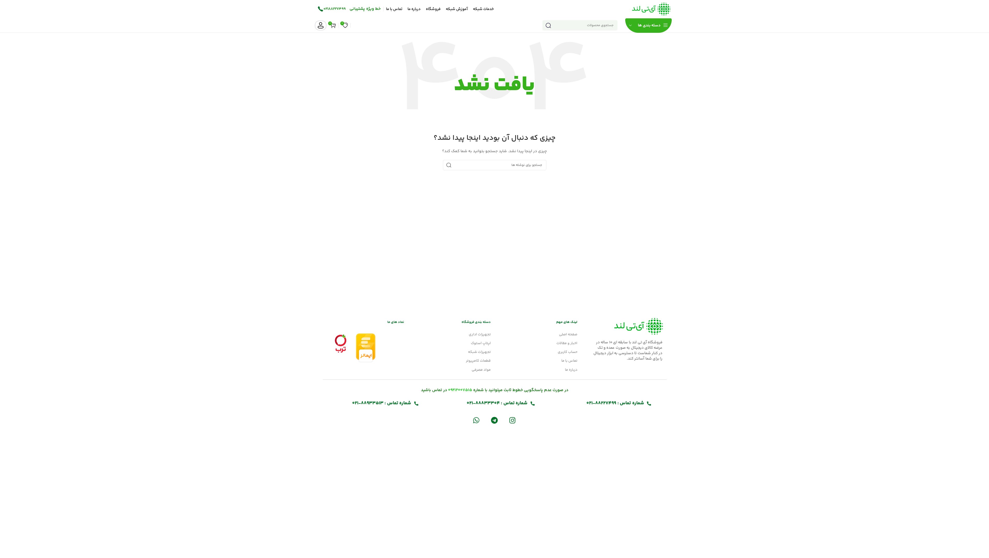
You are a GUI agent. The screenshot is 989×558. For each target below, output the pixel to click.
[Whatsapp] (476, 420)
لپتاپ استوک (481, 343)
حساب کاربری (567, 352)
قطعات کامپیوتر (478, 361)
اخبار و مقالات (566, 343)
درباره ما (571, 370)
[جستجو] (548, 25)
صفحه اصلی (568, 334)
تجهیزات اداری (480, 334)
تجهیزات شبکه (479, 352)
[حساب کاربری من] (320, 25)
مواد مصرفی (481, 370)
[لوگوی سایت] (651, 9)
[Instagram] (512, 420)
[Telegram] (494, 420)
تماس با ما (569, 361)
